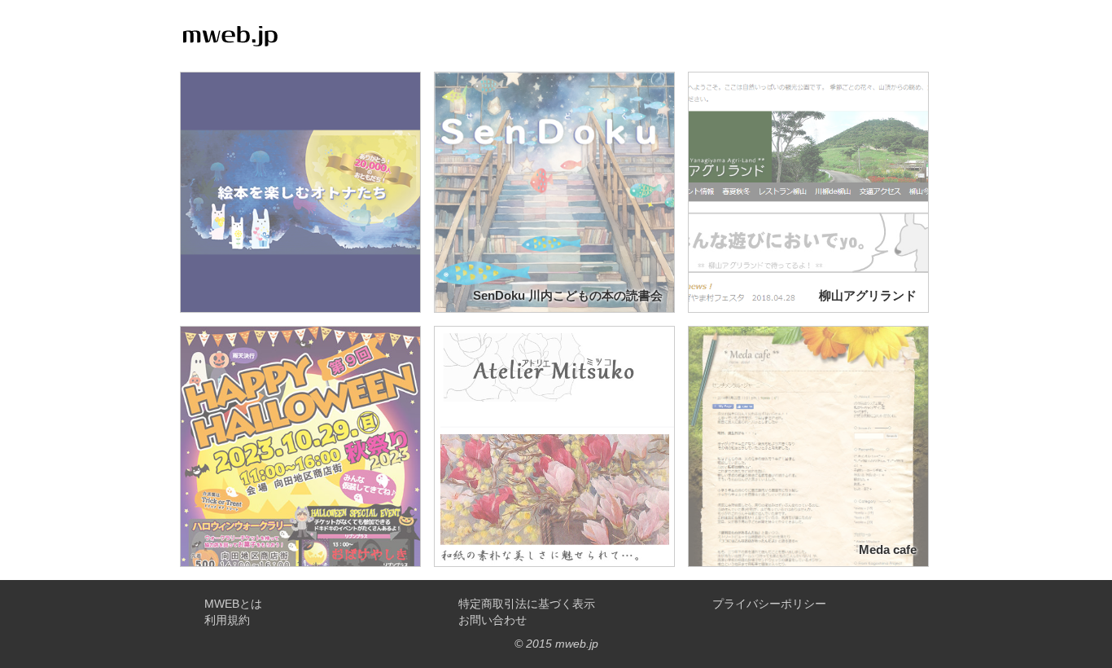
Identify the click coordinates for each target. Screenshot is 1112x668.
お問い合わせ (492, 619)
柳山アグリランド (868, 295)
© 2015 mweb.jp (556, 643)
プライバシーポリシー (769, 603)
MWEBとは (233, 603)
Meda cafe (888, 549)
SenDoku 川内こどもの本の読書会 (568, 295)
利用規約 (227, 619)
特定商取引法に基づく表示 (526, 603)
